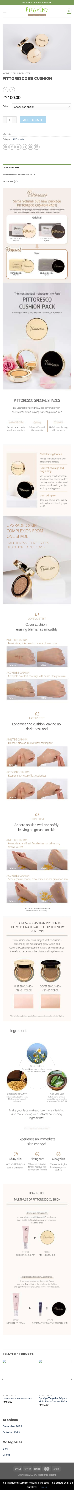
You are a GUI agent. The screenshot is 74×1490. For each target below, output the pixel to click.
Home (6, 73)
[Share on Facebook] (12, 147)
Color (5, 106)
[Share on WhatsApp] (6, 147)
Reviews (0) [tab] (10, 181)
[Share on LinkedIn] (37, 147)
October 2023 (11, 1432)
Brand (6, 1454)
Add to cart (33, 119)
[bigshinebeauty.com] (37, 11)
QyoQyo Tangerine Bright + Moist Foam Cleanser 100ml (53, 1400)
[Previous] (2, 1385)
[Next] (71, 1385)
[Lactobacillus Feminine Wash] (19, 1376)
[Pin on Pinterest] (30, 147)
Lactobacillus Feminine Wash (17, 1398)
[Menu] (5, 11)
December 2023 (12, 1426)
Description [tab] (11, 167)
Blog (5, 1448)
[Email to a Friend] (24, 147)
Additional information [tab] (19, 174)
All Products (21, 73)
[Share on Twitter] (18, 147)
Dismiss (42, 1486)
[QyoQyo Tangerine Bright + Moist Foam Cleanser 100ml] (55, 1376)
